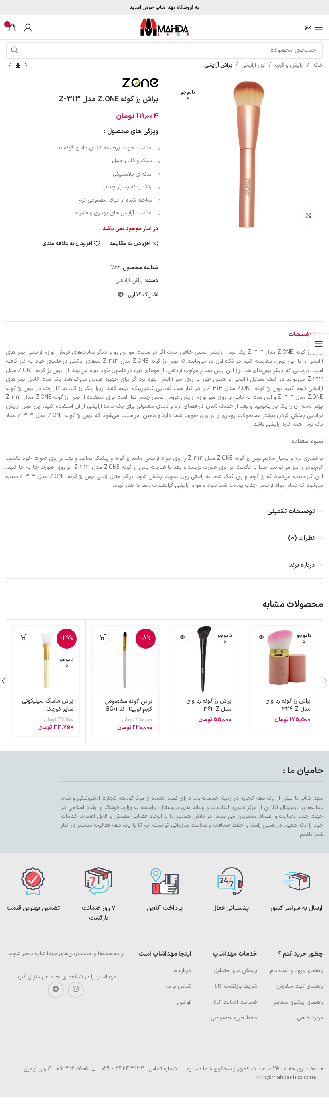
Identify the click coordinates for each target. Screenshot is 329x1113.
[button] (103, 637)
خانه (318, 65)
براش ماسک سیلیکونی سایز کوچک (47, 705)
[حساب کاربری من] (28, 27)
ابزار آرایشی (253, 65)
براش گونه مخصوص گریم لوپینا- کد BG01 (128, 705)
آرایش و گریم (289, 65)
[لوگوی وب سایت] (164, 27)
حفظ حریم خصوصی (234, 1018)
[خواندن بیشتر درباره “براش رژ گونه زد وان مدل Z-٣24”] (261, 637)
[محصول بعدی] (10, 65)
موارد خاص (310, 1018)
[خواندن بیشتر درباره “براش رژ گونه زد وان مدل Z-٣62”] (182, 637)
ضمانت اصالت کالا (235, 1002)
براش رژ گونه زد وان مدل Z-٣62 (209, 705)
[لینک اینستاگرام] (76, 990)
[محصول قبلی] (26, 65)
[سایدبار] (319, 344)
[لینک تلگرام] (121, 295)
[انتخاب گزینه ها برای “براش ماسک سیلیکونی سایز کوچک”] (24, 637)
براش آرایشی (218, 65)
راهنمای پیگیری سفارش (297, 1002)
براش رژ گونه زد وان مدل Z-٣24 (288, 705)
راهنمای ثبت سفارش (299, 986)
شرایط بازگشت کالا (236, 986)
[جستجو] (14, 50)
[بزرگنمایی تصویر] (308, 216)
